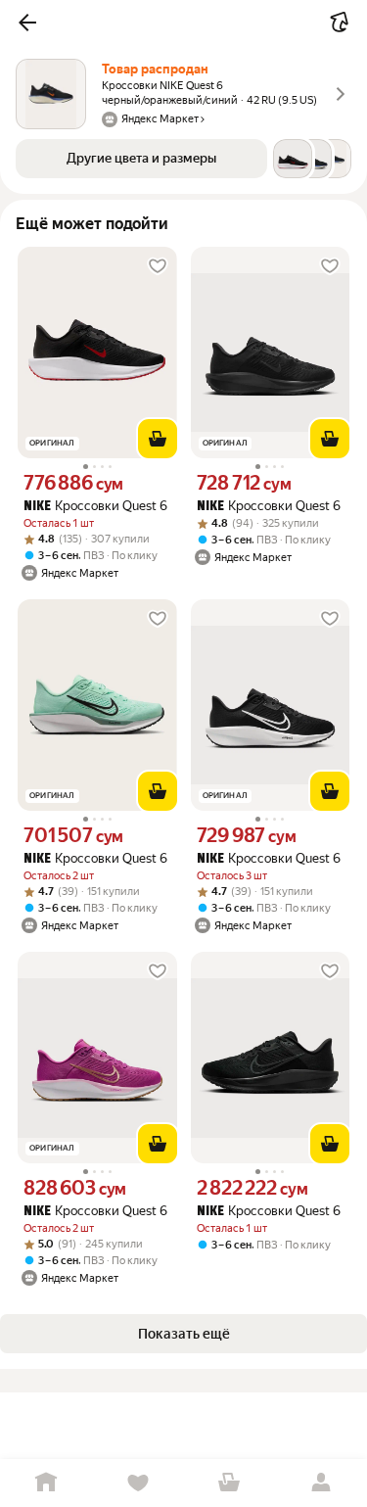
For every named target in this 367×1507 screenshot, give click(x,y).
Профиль (321, 1483)
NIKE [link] (37, 506)
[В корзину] (157, 438)
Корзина (230, 1483)
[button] (27, 22)
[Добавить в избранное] (157, 266)
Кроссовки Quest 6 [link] (95, 505)
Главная (46, 1483)
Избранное (138, 1483)
